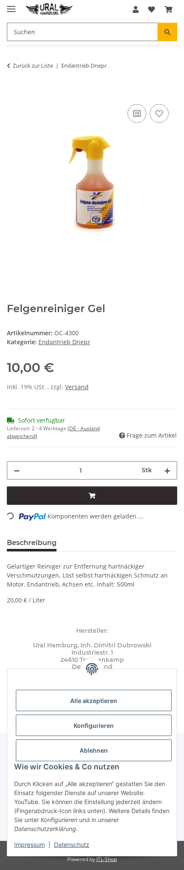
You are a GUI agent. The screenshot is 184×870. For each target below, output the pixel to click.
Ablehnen (94, 750)
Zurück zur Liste (33, 65)
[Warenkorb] (168, 9)
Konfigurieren (94, 725)
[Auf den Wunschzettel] (159, 113)
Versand (77, 387)
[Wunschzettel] (151, 9)
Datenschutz (71, 844)
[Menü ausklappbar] (11, 5)
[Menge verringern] (16, 470)
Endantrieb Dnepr (64, 342)
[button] (135, 9)
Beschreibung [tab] (31, 543)
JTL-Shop (106, 859)
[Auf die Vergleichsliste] (137, 113)
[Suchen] (167, 32)
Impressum (29, 844)
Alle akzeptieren (93, 700)
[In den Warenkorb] (14, 92)
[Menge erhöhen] (167, 470)
